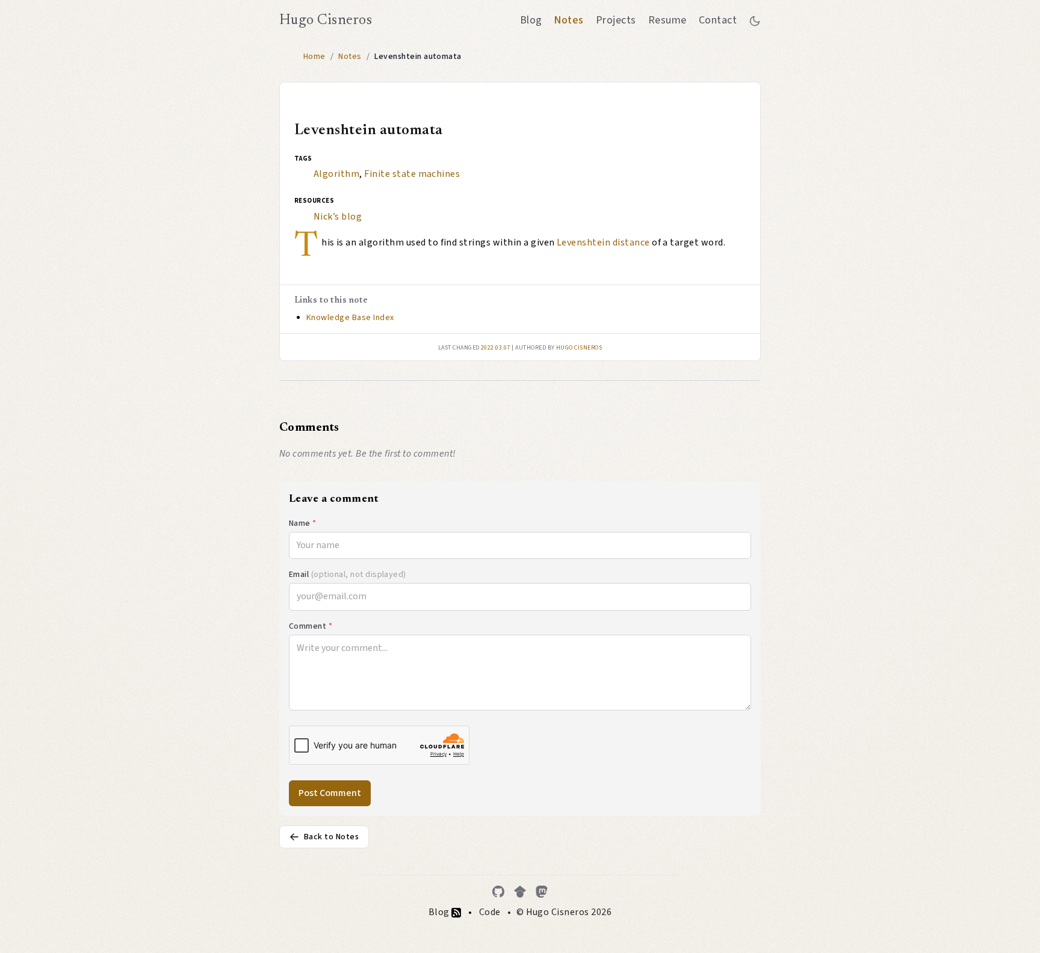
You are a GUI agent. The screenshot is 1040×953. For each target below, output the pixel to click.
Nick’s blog (338, 216)
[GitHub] (498, 892)
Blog (531, 20)
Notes (568, 20)
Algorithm (336, 173)
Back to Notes (331, 837)
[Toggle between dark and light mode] (755, 20)
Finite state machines (412, 173)
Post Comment (330, 793)
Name (303, 523)
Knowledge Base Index (350, 318)
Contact (718, 20)
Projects (616, 20)
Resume (667, 20)
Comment (310, 626)
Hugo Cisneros (325, 20)
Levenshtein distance (603, 242)
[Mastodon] (542, 892)
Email (347, 575)
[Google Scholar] (520, 892)
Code (490, 912)
